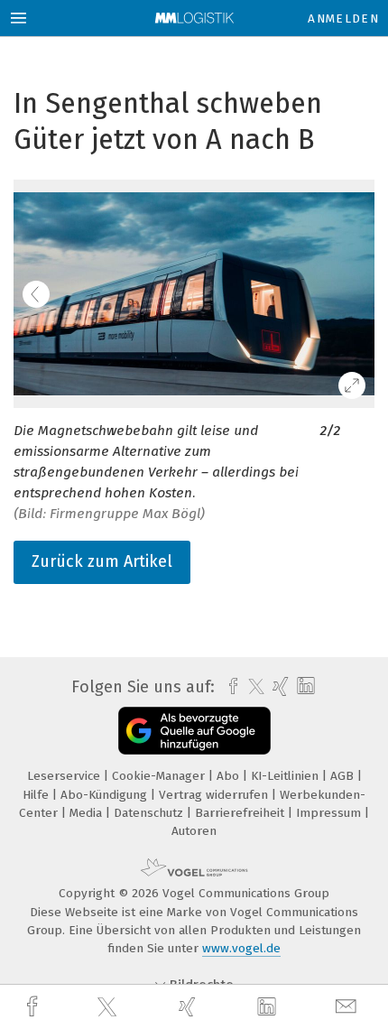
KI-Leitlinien (286, 775)
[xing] (189, 1007)
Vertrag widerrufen (215, 794)
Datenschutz (150, 812)
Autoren (194, 831)
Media (87, 812)
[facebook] (34, 1007)
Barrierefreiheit (241, 812)
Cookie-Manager (160, 775)
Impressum (330, 812)
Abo (230, 775)
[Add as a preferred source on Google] (194, 731)
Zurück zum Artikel (102, 561)
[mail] (348, 1007)
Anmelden (343, 18)
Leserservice (65, 775)
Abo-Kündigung (105, 794)
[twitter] (109, 1007)
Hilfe (37, 794)
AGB (343, 775)
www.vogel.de (241, 948)
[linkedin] (268, 1007)
